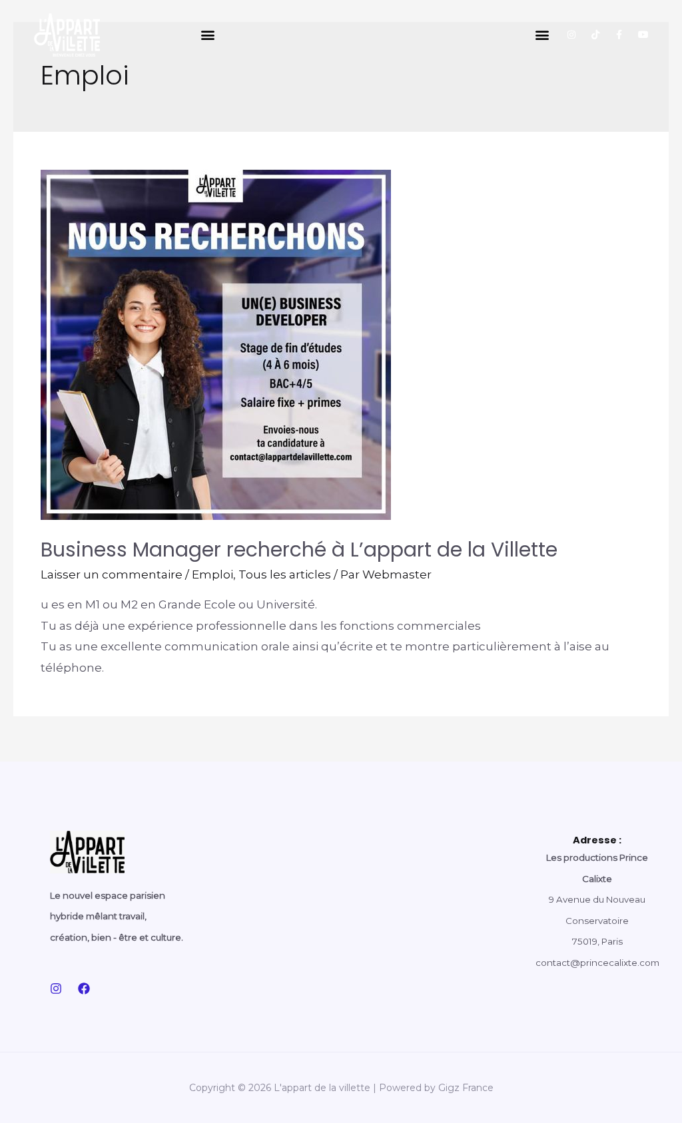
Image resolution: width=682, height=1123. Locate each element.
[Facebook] (84, 989)
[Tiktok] (595, 34)
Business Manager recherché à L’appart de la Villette (299, 549)
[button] (207, 35)
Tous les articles (284, 574)
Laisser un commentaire (111, 574)
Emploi (212, 574)
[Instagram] (571, 34)
